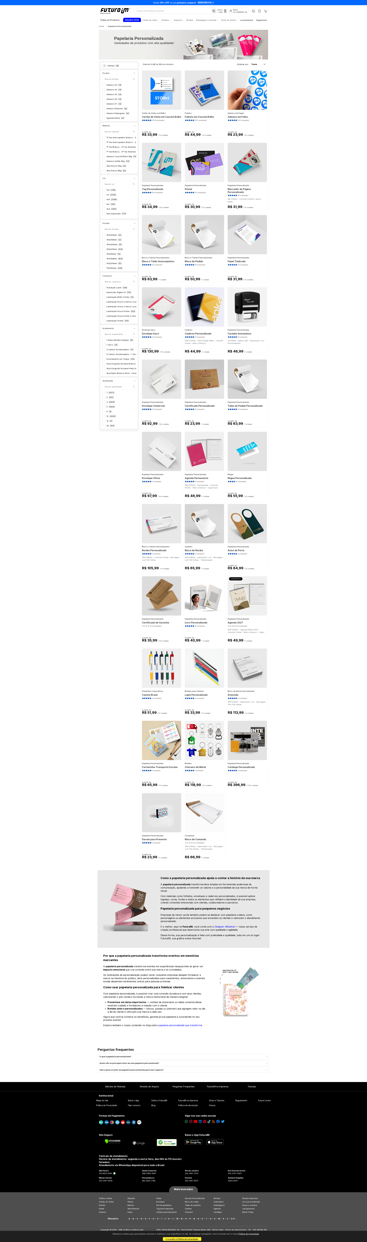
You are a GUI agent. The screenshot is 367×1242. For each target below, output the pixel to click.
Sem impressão (116, 213)
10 (111, 416)
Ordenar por (242, 64)
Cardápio (218, 1212)
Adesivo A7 (114, 104)
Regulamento (241, 1100)
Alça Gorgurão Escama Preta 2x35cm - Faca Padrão (133, 368)
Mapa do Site (102, 1100)
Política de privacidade (249, 1234)
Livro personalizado (251, 1202)
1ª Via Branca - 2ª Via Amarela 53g (126, 152)
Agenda (217, 1208)
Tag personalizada (164, 1208)
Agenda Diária (115, 118)
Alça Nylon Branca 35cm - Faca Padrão (127, 373)
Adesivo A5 (114, 94)
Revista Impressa (250, 1198)
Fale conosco (134, 1105)
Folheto (188, 113)
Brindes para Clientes (194, 691)
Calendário (219, 1202)
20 (110, 425)
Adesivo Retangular (118, 113)
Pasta (158, 1198)
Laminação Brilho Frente (120, 297)
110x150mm (114, 268)
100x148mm (114, 240)
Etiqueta (131, 1198)
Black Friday (247, 1212)
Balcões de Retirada (115, 1086)
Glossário (113, 1218)
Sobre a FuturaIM (159, 1100)
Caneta (188, 1208)
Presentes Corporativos (152, 691)
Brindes (188, 763)
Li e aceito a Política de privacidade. (182, 1239)
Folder (101, 1208)
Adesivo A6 (114, 99)
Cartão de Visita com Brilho (154, 113)
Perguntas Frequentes (183, 1086)
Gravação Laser (117, 287)
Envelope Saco (148, 330)
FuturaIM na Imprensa (217, 1086)
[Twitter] (223, 1121)
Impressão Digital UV (119, 292)
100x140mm (114, 235)
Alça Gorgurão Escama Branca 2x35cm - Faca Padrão (134, 364)
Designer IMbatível (225, 926)
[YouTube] (195, 1121)
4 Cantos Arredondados (120, 349)
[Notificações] (259, 10)
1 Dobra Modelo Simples (120, 340)
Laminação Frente (118, 321)
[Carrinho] (265, 10)
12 (109, 421)
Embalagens (219, 1205)
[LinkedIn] (200, 1121)
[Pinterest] (204, 1121)
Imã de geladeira (163, 1205)
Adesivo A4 (114, 89)
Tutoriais (252, 1086)
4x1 (111, 204)
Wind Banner (133, 1208)
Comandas (189, 836)
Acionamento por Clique (120, 359)
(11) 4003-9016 (105, 1173)
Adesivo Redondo (117, 108)
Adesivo (102, 1212)
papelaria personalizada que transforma (180, 1025)
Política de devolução (188, 1105)
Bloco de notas (192, 1202)
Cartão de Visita (106, 1202)
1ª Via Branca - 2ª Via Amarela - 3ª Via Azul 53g (132, 147)
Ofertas (113, 66)
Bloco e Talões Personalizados (156, 258)
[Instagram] (190, 1121)
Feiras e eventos (249, 1205)
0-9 (233, 1218)
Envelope (160, 1202)
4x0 (112, 199)
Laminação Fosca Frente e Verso (124, 316)
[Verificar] (112, 1141)
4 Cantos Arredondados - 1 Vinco (124, 354)
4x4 (111, 209)
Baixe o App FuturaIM (197, 1134)
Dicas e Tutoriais (216, 1100)
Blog (153, 1105)
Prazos (212, 1105)
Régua (230, 474)
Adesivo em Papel (236, 113)
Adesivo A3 (114, 85)
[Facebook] (218, 1121)
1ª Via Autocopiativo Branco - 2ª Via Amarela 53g (132, 142)
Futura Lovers (264, 1100)
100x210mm (115, 249)
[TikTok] (209, 1121)
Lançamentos (248, 1208)
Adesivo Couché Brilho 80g (122, 156)
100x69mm (114, 254)
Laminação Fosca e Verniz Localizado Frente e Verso (134, 306)
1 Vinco (112, 345)
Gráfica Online (105, 1198)
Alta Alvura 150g (116, 166)
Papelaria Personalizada (152, 185)
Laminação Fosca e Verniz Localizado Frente (129, 302)
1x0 (111, 190)
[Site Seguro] (139, 1142)
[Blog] (213, 1121)
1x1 (111, 195)
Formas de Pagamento (112, 1115)
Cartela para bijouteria (166, 1212)
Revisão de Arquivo (149, 1086)
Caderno (188, 330)
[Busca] (213, 11)
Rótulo (130, 1202)
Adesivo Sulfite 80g (118, 161)
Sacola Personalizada (195, 1198)
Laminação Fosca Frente (121, 311)
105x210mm (114, 263)
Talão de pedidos (193, 1205)
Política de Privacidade (106, 1105)
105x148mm (115, 258)
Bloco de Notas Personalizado (241, 691)
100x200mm (114, 244)
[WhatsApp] (253, 10)
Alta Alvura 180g (116, 170)
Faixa (130, 1212)
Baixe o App (133, 1100)
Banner (131, 1205)
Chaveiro (189, 1212)
